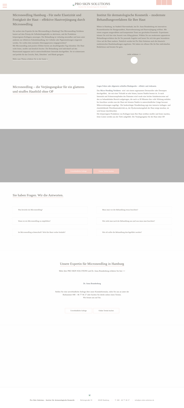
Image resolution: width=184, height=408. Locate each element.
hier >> (122, 271)
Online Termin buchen (106, 171)
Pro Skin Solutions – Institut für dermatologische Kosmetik (52, 400)
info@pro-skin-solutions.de (144, 400)
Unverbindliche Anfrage (78, 171)
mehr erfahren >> (134, 54)
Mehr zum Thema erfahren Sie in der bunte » (30, 59)
